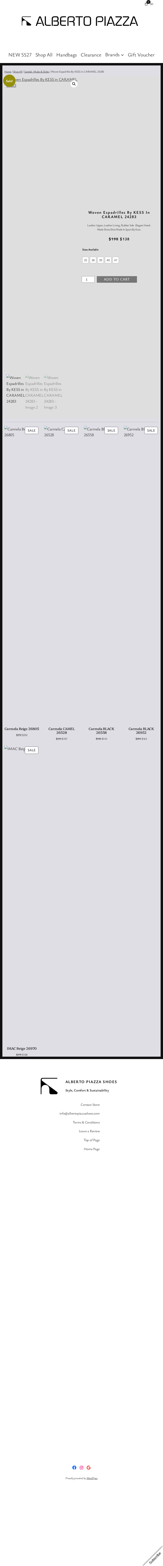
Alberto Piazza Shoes (91, 1081)
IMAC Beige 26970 (22, 1048)
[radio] (85, 260)
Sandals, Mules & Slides (36, 71)
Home (7, 71)
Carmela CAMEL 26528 (62, 730)
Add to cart (117, 279)
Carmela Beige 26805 (22, 728)
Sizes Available (90, 249)
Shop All (17, 71)
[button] (74, 83)
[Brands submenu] (122, 54)
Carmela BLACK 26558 (101, 730)
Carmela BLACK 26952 (141, 730)
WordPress (92, 1478)
